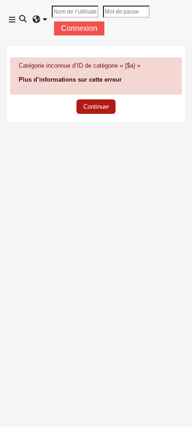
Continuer (96, 106)
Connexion (79, 28)
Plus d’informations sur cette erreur (70, 79)
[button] (23, 19)
